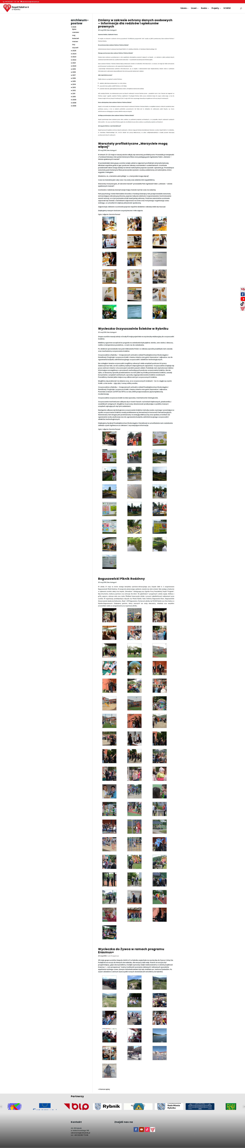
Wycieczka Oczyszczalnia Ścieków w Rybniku (133, 329)
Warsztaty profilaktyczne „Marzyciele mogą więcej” (132, 145)
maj (73, 35)
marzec (75, 41)
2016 (74, 78)
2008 (74, 103)
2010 (74, 97)
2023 (74, 57)
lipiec (74, 29)
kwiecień (75, 38)
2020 (74, 66)
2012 (74, 90)
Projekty (215, 8)
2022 (74, 60)
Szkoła (183, 8)
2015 (74, 81)
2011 (73, 93)
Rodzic (204, 8)
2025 (74, 51)
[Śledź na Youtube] (141, 1129)
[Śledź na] (152, 1129)
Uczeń (194, 8)
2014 (74, 84)
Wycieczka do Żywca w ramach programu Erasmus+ (131, 950)
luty (73, 44)
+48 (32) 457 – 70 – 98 (11, 2)
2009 (74, 100)
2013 (74, 87)
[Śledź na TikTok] (147, 1129)
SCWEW (227, 8)
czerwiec (75, 32)
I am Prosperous (113, 956)
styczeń (75, 48)
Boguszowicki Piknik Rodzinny (121, 579)
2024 (74, 54)
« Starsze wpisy (104, 1089)
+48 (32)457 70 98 (81, 1135)
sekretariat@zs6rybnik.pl (80, 1133)
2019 (74, 69)
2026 (74, 27)
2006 (74, 106)
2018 (74, 72)
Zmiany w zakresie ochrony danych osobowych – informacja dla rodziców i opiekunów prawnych (135, 23)
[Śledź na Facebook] (136, 1129)
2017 (74, 75)
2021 (74, 63)
